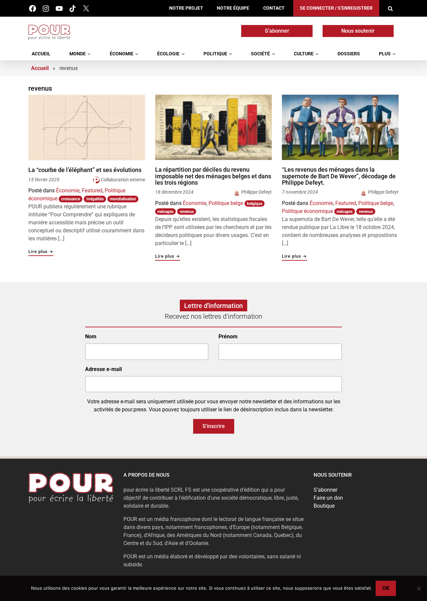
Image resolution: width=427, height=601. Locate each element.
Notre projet (186, 8)
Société (260, 54)
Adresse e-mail (103, 369)
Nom (90, 336)
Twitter (86, 8)
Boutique (324, 506)
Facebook (32, 8)
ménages (165, 211)
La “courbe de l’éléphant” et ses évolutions (84, 170)
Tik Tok (72, 8)
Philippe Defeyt (256, 192)
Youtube (59, 8)
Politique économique (307, 211)
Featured (92, 190)
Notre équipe (233, 8)
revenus (187, 211)
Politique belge (225, 203)
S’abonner (277, 31)
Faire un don (328, 498)
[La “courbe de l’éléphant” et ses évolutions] (86, 127)
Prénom (228, 336)
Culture (304, 54)
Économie (121, 54)
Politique (215, 54)
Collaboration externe (123, 179)
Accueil (41, 54)
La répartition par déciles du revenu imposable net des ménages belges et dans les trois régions (213, 176)
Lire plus (40, 252)
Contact (274, 8)
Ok (385, 588)
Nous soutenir (358, 31)
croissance (70, 199)
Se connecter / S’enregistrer (336, 8)
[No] (418, 588)
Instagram (46, 8)
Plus (385, 54)
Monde (77, 54)
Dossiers (349, 54)
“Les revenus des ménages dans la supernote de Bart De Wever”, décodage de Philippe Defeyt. (339, 176)
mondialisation (123, 199)
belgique (254, 203)
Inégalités (95, 199)
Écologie (168, 54)
